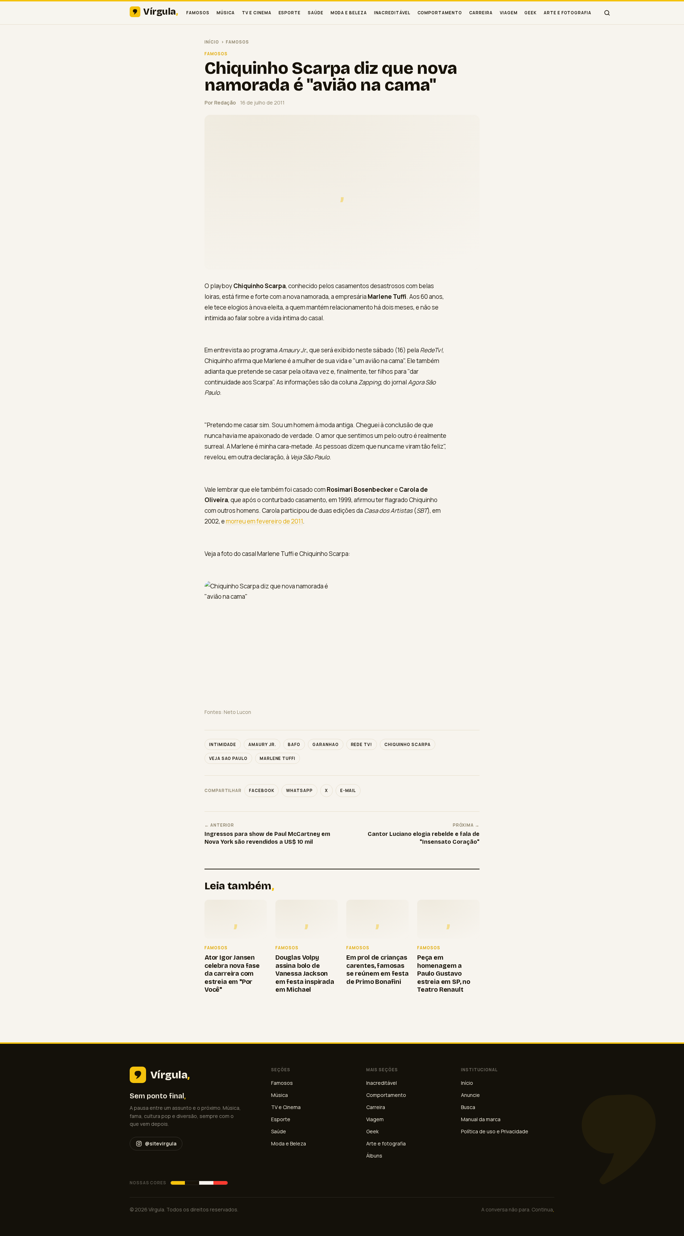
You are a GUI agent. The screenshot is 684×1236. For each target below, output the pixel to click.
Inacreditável (392, 12)
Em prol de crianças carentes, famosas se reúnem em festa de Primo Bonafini (377, 970)
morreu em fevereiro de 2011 (264, 521)
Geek (530, 12)
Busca (468, 1107)
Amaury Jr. (262, 744)
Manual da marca (481, 1119)
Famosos (197, 12)
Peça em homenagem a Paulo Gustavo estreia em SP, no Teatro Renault (443, 974)
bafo (294, 744)
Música (226, 12)
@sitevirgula (160, 1143)
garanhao (325, 744)
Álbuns (374, 1155)
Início (211, 42)
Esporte (290, 12)
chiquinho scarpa (407, 744)
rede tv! (361, 744)
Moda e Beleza (349, 12)
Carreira (481, 12)
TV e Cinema (256, 12)
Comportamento (440, 12)
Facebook (261, 790)
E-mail (348, 790)
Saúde (315, 12)
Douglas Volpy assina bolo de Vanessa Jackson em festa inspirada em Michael (304, 974)
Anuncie (470, 1095)
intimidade (222, 744)
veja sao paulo (228, 758)
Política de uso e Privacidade (494, 1131)
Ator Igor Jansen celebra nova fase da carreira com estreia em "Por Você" (232, 974)
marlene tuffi (277, 758)
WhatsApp (299, 790)
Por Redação (220, 102)
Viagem (509, 12)
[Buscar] (607, 13)
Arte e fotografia (567, 12)
